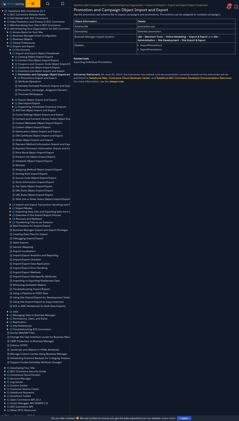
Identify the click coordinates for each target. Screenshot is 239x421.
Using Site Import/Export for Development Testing (42, 297)
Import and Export (23, 46)
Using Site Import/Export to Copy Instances (38, 301)
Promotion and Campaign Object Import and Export (48, 74)
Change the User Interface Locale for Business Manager (42, 337)
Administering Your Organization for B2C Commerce (40, 28)
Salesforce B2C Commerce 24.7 (26, 11)
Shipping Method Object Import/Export (39, 169)
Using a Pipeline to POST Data (30, 293)
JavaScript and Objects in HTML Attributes (34, 349)
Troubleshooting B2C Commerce (32, 329)
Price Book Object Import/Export (35, 152)
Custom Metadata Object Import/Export (39, 123)
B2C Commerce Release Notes (27, 14)
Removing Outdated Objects (29, 284)
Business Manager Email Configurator (35, 35)
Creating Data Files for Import (30, 234)
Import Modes (24, 208)
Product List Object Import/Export (35, 156)
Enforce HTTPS (18, 345)
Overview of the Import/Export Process (38, 215)
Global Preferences (24, 42)
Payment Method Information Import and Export (44, 144)
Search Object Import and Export (37, 99)
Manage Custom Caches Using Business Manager (38, 353)
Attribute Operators (29, 81)
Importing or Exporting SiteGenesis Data (36, 280)
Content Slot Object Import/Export (38, 60)
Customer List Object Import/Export (39, 67)
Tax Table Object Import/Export (34, 186)
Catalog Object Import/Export (35, 56)
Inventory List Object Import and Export (41, 71)
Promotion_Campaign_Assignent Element (42, 90)
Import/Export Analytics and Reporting (35, 255)
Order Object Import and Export (34, 140)
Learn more (168, 418)
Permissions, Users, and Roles (30, 318)
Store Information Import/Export (35, 182)
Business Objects (22, 39)
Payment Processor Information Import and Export (45, 148)
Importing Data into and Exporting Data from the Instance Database (55, 211)
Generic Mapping (23, 247)
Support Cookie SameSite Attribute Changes (36, 362)
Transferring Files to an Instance (34, 222)
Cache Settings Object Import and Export (39, 114)
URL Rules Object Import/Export (34, 190)
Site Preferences (22, 325)
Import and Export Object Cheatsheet (37, 53)
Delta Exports (20, 242)
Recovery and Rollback (29, 218)
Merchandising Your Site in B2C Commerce (35, 25)
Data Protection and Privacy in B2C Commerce (37, 21)
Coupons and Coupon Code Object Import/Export (47, 64)
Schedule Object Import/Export (34, 161)
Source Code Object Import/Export (36, 177)
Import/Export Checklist (27, 259)
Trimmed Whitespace (30, 94)
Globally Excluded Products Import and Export (45, 85)
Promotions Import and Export (39, 78)
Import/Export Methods (27, 272)
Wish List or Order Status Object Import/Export (43, 199)
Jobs (15, 311)
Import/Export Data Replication (31, 263)
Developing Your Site (22, 367)
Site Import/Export (29, 103)
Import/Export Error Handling (30, 267)
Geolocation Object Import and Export (38, 131)
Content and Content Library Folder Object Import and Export (52, 118)
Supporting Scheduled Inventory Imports (42, 106)
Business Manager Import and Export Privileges (40, 230)
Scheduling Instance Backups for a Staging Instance (40, 358)
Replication (19, 322)
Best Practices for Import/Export (31, 225)
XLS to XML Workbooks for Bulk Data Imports (39, 306)
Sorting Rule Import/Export (31, 173)
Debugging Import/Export (28, 238)
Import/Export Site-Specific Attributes (35, 276)
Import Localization (24, 251)
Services (20, 165)
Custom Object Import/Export (33, 127)
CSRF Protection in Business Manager (32, 341)
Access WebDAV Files (22, 332)
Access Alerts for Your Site (28, 32)
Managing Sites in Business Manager (34, 315)
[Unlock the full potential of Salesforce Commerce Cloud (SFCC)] (13, 4)
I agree (184, 418)
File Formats (23, 49)
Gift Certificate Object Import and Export (39, 135)
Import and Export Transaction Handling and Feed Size (47, 204)
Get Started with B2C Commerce (29, 18)
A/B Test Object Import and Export (36, 110)
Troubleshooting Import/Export (31, 289)
